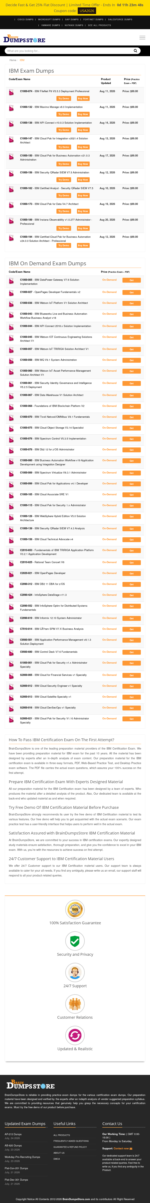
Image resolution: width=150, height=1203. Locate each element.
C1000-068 (52, 406)
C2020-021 (42, 573)
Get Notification (131, 280)
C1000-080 (57, 462)
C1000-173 (49, 204)
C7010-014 (52, 629)
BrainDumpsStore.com (76, 1199)
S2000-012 (51, 686)
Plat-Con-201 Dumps (16, 1168)
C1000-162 (56, 188)
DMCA (57, 1158)
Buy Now (83, 98)
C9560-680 (49, 651)
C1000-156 (54, 172)
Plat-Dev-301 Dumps (16, 1179)
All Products (62, 1135)
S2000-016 (48, 707)
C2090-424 (43, 595)
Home (13, 60)
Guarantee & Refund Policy (70, 1146)
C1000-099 (54, 483)
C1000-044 (55, 326)
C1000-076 (53, 438)
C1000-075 (52, 427)
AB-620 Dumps (13, 1145)
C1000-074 (54, 91)
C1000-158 (46, 539)
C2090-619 (51, 618)
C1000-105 (44, 494)
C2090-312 (42, 584)
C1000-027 (50, 292)
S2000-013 (45, 696)
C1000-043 (53, 316)
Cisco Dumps (26, 19)
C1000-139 (52, 528)
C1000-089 (53, 472)
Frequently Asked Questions (71, 1140)
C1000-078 (47, 449)
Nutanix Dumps (74, 25)
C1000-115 (53, 505)
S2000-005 (53, 675)
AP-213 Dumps (13, 1134)
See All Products (99, 25)
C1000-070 (55, 416)
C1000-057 (54, 349)
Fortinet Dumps (93, 19)
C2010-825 (42, 562)
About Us (59, 1152)
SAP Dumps (72, 19)
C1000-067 (51, 395)
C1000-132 (51, 107)
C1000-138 (56, 122)
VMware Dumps (50, 25)
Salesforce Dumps (120, 19)
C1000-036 (54, 303)
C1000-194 (55, 239)
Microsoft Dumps (49, 19)
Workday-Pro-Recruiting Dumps (22, 1157)
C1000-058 (48, 360)
